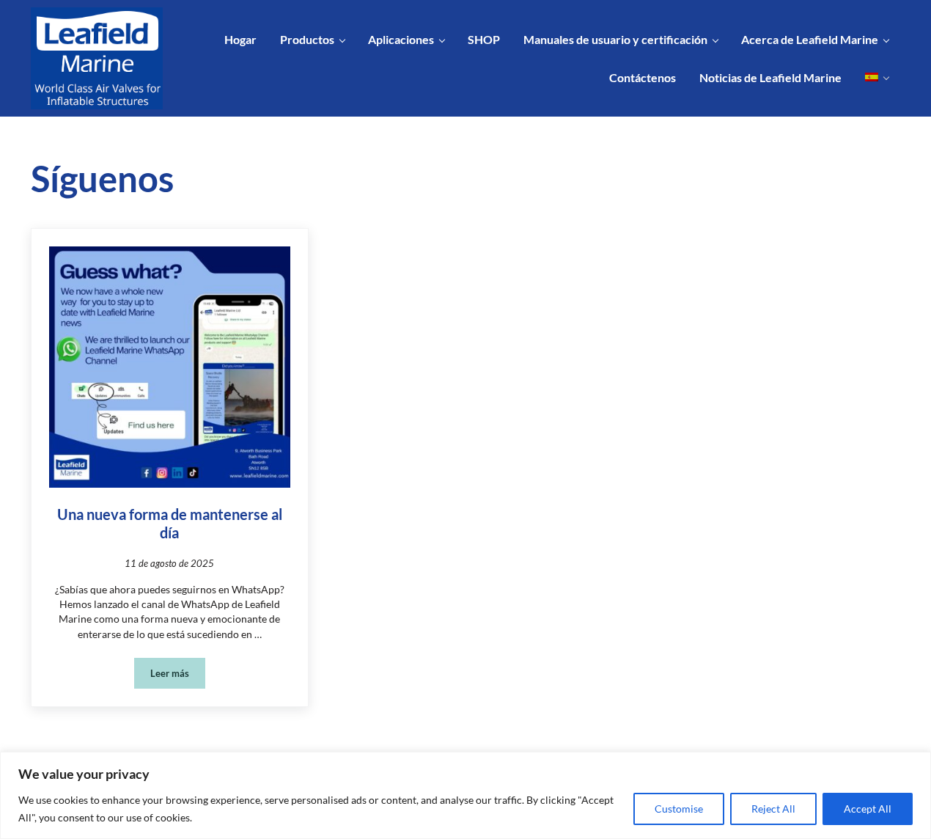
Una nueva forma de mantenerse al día (169, 523)
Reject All (773, 808)
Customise (679, 808)
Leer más (177, 675)
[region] (465, 795)
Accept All (867, 808)
